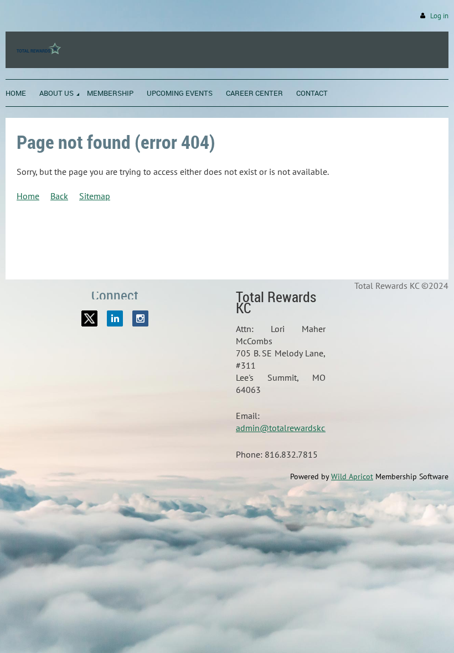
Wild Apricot (352, 476)
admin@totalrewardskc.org (287, 427)
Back (59, 195)
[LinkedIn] (115, 318)
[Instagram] (140, 318)
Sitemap (94, 195)
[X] (89, 318)
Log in (439, 15)
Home (28, 195)
